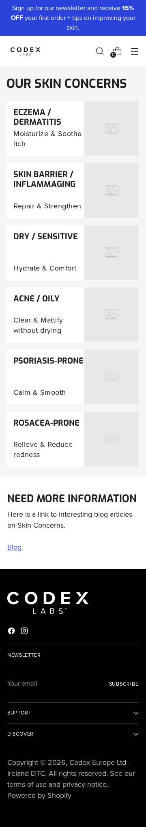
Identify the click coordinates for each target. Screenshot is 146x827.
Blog (14, 547)
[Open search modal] (99, 51)
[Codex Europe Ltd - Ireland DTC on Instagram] (25, 632)
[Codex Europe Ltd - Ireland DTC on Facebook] (12, 632)
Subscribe (124, 684)
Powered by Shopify (39, 795)
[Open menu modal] (134, 51)
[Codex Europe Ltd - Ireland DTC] (25, 51)
